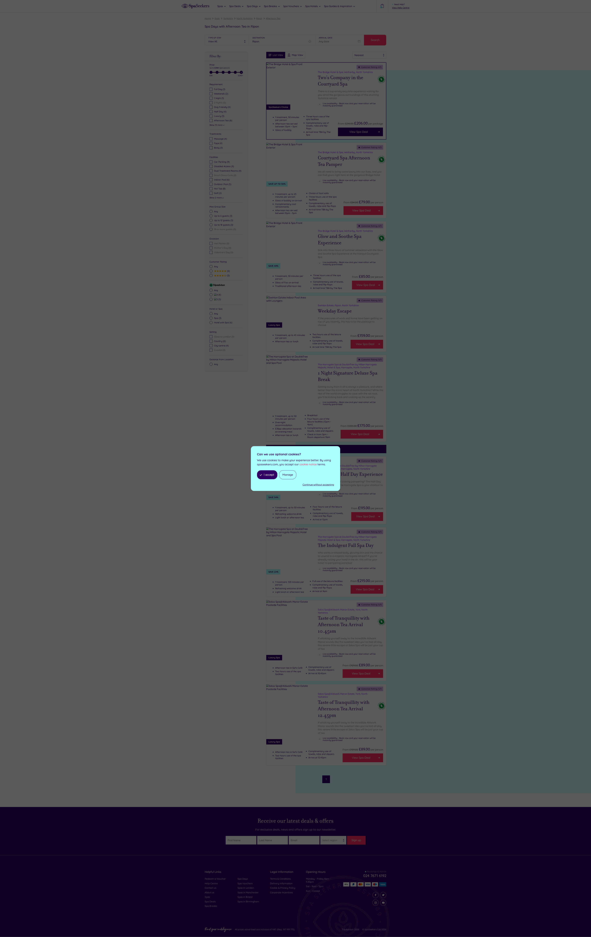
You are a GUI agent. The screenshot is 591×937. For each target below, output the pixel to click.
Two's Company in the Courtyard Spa (340, 80)
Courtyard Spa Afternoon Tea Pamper (344, 161)
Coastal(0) (219, 350)
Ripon (259, 18)
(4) (220, 138)
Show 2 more (215, 197)
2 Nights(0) (220, 102)
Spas (217, 18)
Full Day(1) (219, 89)
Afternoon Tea (273, 18)
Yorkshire (228, 18)
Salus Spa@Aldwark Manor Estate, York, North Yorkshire (343, 611)
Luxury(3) (219, 116)
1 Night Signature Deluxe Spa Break (347, 376)
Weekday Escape (335, 311)
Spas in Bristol (245, 896)
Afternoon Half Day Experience (350, 474)
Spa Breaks (211, 906)
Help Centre (211, 883)
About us (209, 892)
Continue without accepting (318, 484)
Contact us (210, 887)
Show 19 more (215, 125)
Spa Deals (210, 901)
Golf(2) (218, 193)
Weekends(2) (221, 93)
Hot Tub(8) (219, 188)
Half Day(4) (220, 111)
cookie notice (308, 464)
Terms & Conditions (280, 878)
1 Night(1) (219, 98)
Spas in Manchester (248, 892)
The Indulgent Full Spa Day (346, 545)
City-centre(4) (221, 345)
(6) (228, 270)
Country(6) (220, 341)
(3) (218, 147)
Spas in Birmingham (248, 901)
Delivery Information (281, 883)
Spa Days (242, 878)
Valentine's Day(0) (223, 252)
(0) (225, 229)
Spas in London (245, 887)
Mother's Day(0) (222, 248)
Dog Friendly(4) (222, 107)
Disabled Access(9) (224, 166)
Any (216, 211)
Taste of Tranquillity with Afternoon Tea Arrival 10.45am (343, 624)
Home (208, 18)
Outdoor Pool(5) (222, 184)
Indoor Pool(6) (221, 179)
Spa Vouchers (245, 883)
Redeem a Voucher (215, 878)
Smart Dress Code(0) (225, 175)
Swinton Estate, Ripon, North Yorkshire (338, 305)
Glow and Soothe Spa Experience (340, 239)
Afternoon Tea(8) (223, 120)
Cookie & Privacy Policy (282, 887)
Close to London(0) (224, 336)
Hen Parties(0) (221, 243)
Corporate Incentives (281, 892)
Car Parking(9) (222, 162)
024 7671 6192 (374, 875)
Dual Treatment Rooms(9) (227, 170)
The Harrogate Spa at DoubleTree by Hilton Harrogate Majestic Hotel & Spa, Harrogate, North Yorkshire (347, 366)
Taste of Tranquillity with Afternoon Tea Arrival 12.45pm (343, 708)
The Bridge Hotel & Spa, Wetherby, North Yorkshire (345, 72)
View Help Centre (400, 7)
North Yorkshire (245, 18)
